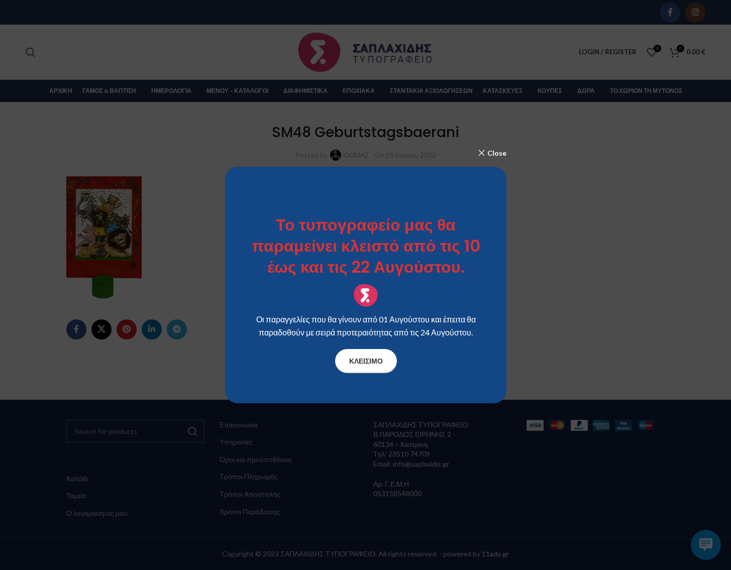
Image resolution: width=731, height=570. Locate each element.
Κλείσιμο (365, 361)
